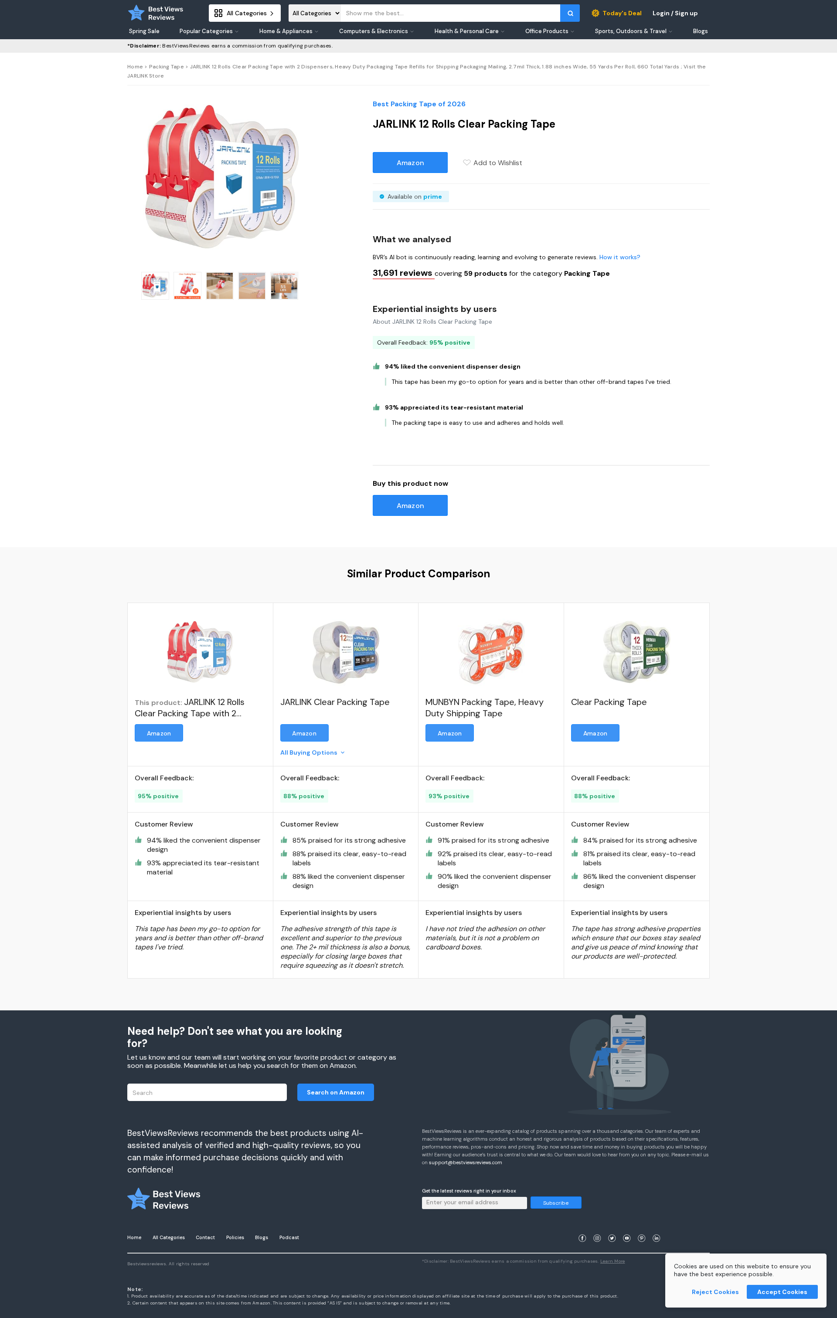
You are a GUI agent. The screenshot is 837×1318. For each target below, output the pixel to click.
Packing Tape (166, 66)
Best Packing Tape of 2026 (419, 103)
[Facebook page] (582, 1227)
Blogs (261, 1237)
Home (135, 66)
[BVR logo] (155, 13)
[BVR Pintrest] (642, 1227)
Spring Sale (144, 31)
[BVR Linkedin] (656, 1227)
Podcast (289, 1237)
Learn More (612, 1261)
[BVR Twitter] (612, 1227)
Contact (205, 1237)
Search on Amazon (335, 1092)
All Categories (169, 1237)
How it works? (619, 257)
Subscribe (555, 1202)
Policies (235, 1237)
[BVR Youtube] (627, 1227)
